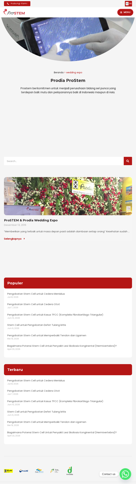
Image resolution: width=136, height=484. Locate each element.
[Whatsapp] (125, 474)
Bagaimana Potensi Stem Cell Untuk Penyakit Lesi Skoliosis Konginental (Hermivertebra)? (62, 346)
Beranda (59, 72)
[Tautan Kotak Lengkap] (68, 209)
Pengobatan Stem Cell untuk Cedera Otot (33, 304)
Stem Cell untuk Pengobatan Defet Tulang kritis (36, 325)
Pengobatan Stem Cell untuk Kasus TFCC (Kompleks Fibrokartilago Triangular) (55, 314)
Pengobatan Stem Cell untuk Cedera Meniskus (36, 293)
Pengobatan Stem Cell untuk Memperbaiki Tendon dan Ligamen (46, 335)
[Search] (128, 161)
